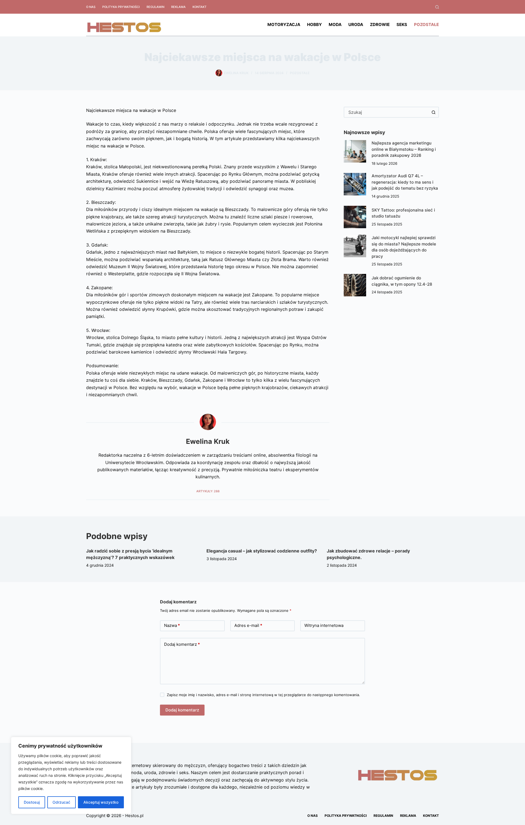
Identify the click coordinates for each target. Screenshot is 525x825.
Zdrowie (380, 24)
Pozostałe (426, 24)
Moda (335, 24)
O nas (90, 7)
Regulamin (155, 7)
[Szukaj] (437, 7)
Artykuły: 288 (208, 491)
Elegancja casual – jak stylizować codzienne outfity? (261, 551)
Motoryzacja (283, 24)
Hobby (314, 24)
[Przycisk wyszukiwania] (433, 112)
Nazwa (172, 625)
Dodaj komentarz (182, 644)
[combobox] (386, 112)
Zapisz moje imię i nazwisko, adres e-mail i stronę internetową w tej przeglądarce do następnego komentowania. (263, 695)
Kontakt (199, 7)
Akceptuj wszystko (100, 802)
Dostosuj (32, 802)
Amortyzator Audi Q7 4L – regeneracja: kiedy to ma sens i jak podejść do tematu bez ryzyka (405, 182)
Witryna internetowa (323, 625)
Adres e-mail (248, 625)
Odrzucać (61, 802)
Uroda (355, 24)
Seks (401, 24)
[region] (71, 775)
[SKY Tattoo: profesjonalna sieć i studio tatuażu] (355, 217)
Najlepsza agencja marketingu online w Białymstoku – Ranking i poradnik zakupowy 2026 (404, 149)
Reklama (178, 7)
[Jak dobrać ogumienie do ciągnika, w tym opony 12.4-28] (355, 285)
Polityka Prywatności (121, 7)
